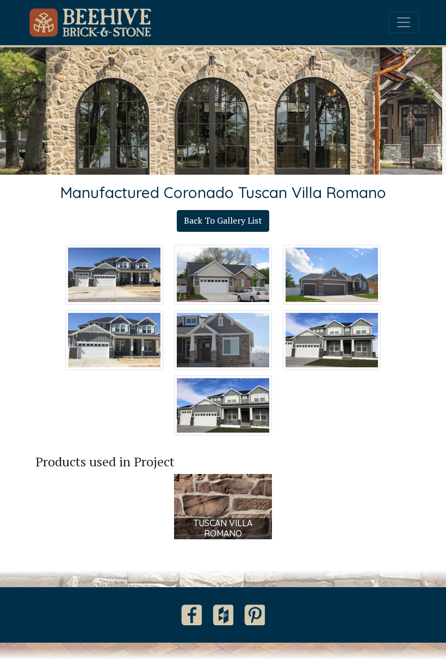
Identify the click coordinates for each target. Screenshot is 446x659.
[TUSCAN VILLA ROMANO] (223, 506)
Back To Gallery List (223, 220)
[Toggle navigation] (403, 22)
